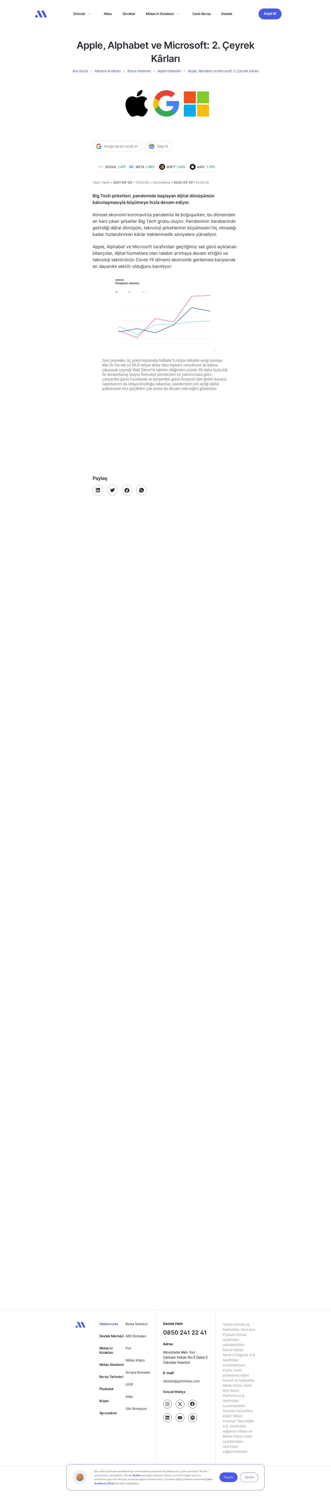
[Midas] (41, 14)
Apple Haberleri (169, 71)
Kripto (104, 1401)
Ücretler (129, 14)
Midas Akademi (111, 1364)
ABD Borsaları (136, 1336)
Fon (128, 1348)
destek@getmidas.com (181, 1381)
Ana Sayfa (80, 71)
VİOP (129, 1384)
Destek (226, 14)
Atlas (108, 14)
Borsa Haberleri (139, 71)
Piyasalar (106, 1389)
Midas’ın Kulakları (160, 14)
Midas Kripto (135, 1360)
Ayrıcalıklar (108, 1413)
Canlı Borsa (201, 14)
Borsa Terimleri (111, 1377)
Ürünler (79, 14)
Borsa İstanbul (136, 1324)
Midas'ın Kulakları (106, 1350)
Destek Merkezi (111, 1336)
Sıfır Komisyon (136, 1409)
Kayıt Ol (270, 13)
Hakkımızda (108, 1324)
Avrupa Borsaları (138, 1372)
